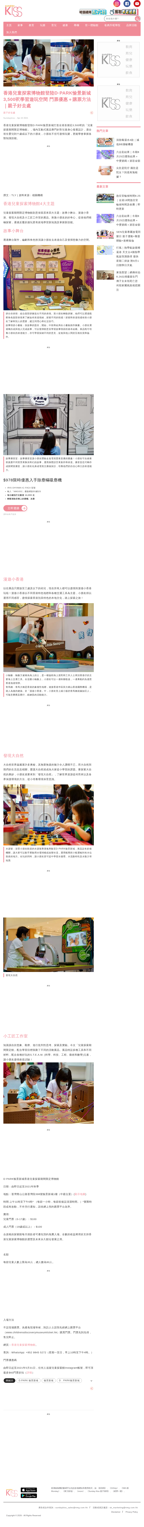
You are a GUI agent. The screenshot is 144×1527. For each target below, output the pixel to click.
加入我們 (11, 32)
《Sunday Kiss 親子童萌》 (98, 1491)
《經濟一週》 (118, 1491)
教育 (31, 25)
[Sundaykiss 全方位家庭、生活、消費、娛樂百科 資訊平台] (24, 11)
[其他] (92, 114)
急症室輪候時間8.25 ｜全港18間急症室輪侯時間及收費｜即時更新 (128, 202)
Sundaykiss (9, 118)
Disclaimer (116, 1512)
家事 (20, 25)
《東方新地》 (68, 1491)
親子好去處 (9, 112)
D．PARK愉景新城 (69, 1380)
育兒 (54, 25)
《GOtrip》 (114, 1488)
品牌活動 (131, 25)
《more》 (80, 1491)
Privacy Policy (132, 1512)
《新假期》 (102, 1488)
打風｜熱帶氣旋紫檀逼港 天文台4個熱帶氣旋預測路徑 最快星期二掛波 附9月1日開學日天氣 (128, 256)
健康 (65, 25)
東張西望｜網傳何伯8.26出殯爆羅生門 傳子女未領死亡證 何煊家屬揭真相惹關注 (128, 281)
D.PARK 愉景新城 (28, 1380)
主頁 (9, 25)
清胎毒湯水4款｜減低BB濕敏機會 (127, 142)
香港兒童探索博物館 (23, 1344)
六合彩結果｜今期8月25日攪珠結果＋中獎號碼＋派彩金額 (128, 156)
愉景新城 (48, 1380)
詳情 (29, 1372)
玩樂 (42, 25)
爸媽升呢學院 (112, 25)
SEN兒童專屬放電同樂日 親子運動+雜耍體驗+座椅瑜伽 (128, 236)
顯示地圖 (80, 1194)
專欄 (76, 25)
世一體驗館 (91, 25)
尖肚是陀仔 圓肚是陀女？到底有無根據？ (127, 172)
